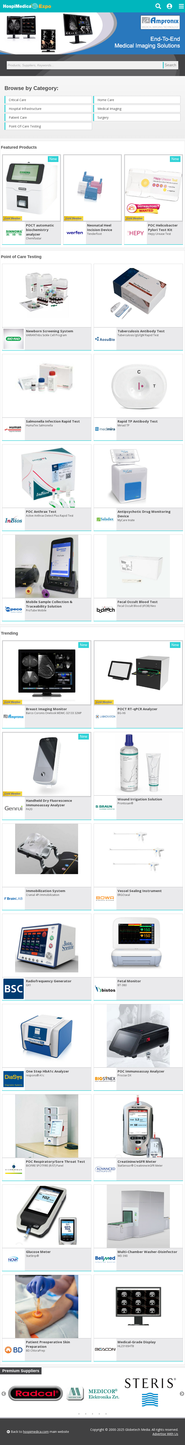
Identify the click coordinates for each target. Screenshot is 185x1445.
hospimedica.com (36, 1431)
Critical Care (17, 100)
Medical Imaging (109, 108)
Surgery (103, 117)
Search (170, 65)
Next (181, 1393)
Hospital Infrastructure (25, 108)
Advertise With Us (165, 1434)
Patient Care (18, 117)
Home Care (105, 100)
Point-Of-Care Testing (25, 126)
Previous (3, 1393)
